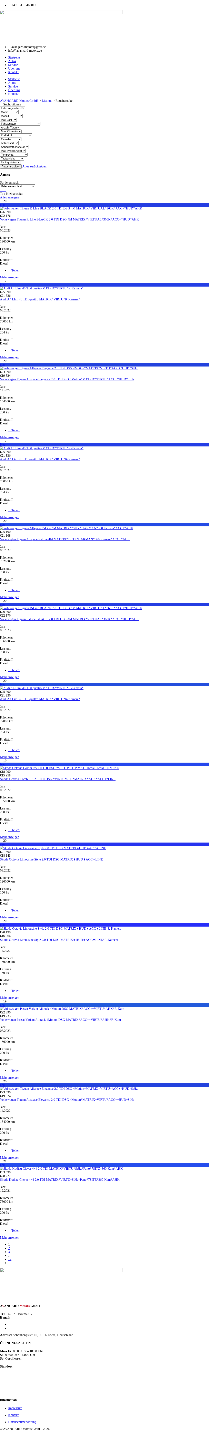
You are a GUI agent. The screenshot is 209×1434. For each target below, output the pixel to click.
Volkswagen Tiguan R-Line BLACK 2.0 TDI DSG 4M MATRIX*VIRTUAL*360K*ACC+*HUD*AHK (69, 219)
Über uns (14, 68)
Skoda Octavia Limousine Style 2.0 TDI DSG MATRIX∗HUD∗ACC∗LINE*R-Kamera (59, 939)
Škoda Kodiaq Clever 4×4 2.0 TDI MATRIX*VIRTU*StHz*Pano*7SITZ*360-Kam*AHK (60, 1179)
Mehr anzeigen (9, 277)
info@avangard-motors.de (25, 1328)
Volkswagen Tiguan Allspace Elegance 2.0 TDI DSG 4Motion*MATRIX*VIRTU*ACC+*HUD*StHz (67, 379)
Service (13, 64)
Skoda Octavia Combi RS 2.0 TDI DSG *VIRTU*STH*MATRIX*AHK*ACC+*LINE (58, 779)
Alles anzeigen (9, 197)
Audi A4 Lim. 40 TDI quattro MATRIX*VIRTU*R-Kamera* (40, 299)
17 (9, 1259)
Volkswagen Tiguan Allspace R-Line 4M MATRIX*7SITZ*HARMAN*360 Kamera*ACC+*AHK (65, 539)
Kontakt (13, 72)
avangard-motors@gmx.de (25, 1324)
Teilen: (15, 270)
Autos (12, 61)
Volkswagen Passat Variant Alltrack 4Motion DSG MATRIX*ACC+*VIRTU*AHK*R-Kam (60, 1019)
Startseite (14, 57)
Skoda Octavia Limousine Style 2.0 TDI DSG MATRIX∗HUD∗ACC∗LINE (51, 859)
